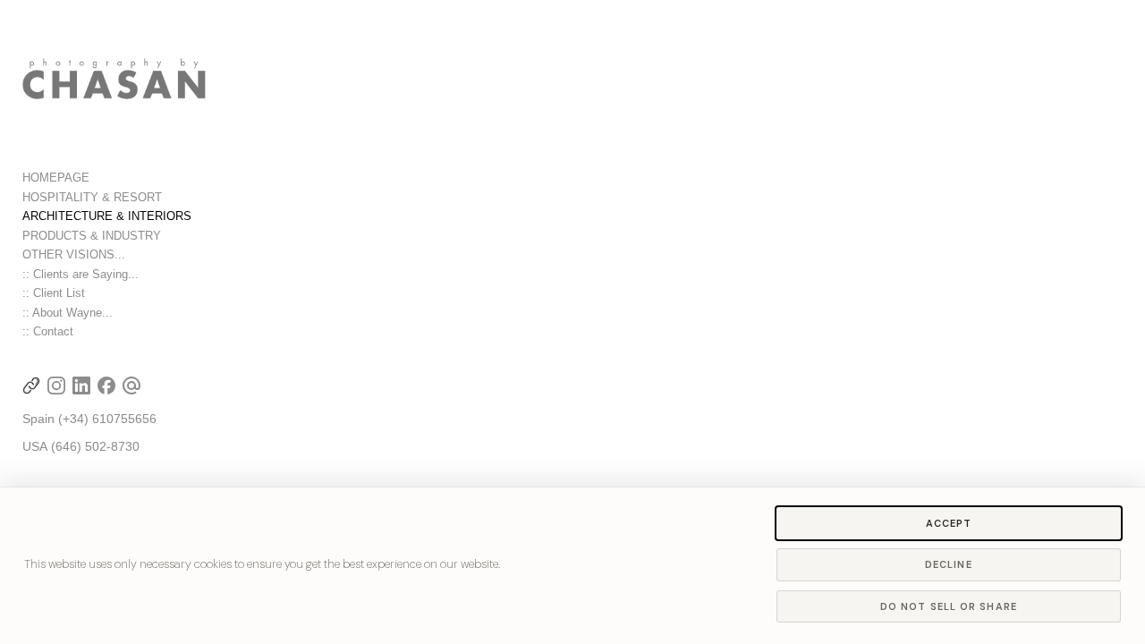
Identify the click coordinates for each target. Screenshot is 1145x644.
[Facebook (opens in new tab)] (106, 385)
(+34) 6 (78, 418)
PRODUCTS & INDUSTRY (91, 235)
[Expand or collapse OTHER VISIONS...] (137, 255)
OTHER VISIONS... (73, 254)
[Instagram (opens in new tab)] (56, 385)
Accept (949, 523)
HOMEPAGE (55, 177)
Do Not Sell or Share (948, 606)
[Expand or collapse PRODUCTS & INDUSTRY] (173, 236)
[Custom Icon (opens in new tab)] (31, 385)
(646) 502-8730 (95, 446)
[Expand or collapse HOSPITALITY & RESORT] (173, 198)
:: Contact (47, 331)
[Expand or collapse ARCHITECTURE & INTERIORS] (203, 216)
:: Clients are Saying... (80, 274)
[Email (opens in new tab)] (131, 385)
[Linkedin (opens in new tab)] (81, 385)
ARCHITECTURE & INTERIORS (106, 216)
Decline (948, 564)
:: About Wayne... (67, 312)
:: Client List (53, 293)
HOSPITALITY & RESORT (92, 197)
